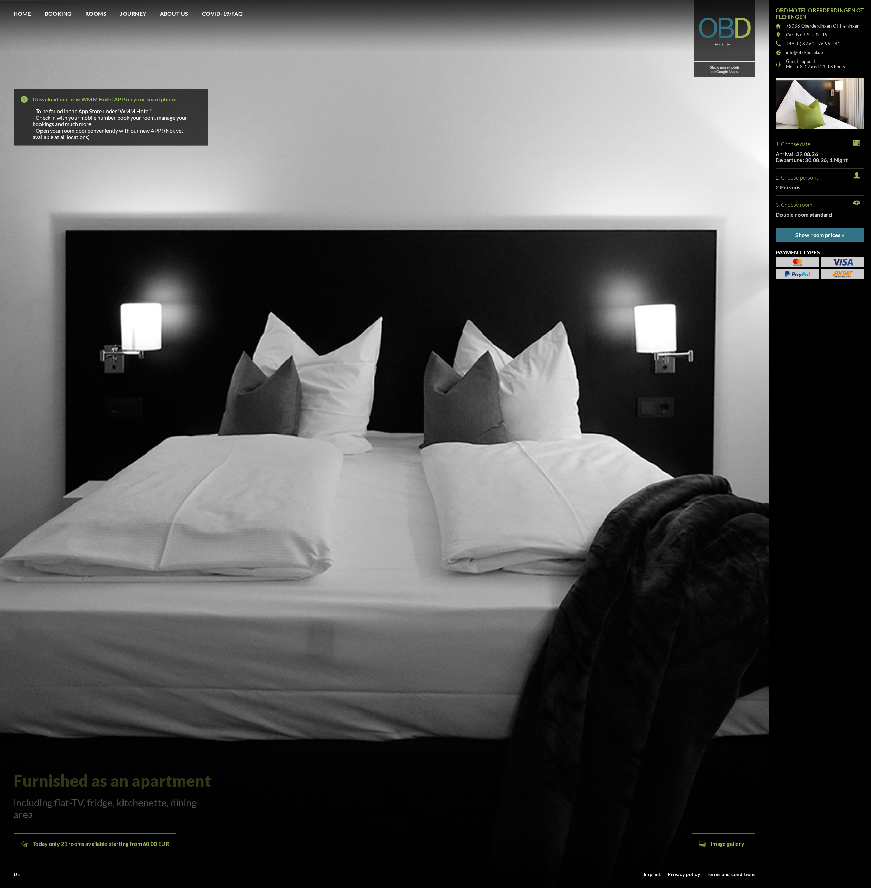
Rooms (96, 13)
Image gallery (727, 843)
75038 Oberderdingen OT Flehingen (823, 26)
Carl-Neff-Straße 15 (807, 34)
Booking (58, 13)
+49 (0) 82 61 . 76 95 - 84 (813, 43)
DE (17, 874)
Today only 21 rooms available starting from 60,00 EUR (101, 843)
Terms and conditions (731, 874)
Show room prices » (819, 235)
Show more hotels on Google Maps (725, 69)
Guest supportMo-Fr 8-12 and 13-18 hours (815, 63)
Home (22, 13)
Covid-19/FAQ (222, 13)
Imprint (652, 874)
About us (174, 13)
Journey (133, 13)
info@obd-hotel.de (804, 52)
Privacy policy (684, 874)
